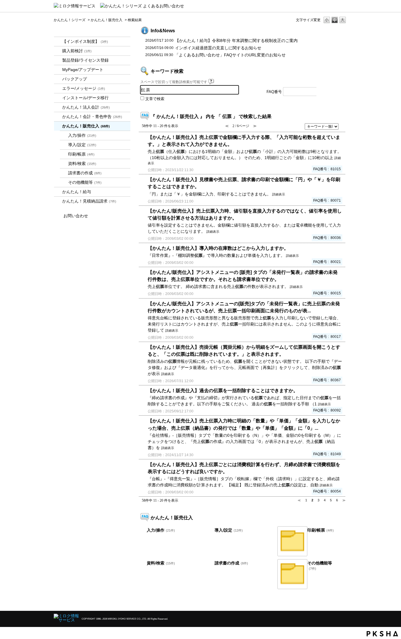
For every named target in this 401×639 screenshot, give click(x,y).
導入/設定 (82, 144)
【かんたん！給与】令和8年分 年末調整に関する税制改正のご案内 (236, 40)
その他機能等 (85, 182)
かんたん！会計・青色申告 (92, 116)
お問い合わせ (75, 215)
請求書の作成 (85, 173)
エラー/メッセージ (83, 88)
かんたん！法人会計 (86, 107)
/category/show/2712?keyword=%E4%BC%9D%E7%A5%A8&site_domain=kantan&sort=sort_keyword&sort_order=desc (58, 107)
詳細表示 (278, 194)
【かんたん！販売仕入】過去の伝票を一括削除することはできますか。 (223, 390)
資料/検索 (82, 163)
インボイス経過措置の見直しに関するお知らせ (218, 47)
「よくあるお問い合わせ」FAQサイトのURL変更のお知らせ (230, 55)
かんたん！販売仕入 (106, 20)
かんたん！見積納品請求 (89, 201)
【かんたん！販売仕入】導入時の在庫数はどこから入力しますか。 (218, 248)
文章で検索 (154, 99)
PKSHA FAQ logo (382, 634)
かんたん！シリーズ (69, 20)
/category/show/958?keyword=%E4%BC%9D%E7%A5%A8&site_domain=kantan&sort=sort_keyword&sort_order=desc (58, 117)
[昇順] (343, 124)
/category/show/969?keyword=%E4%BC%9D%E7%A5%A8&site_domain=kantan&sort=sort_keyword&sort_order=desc (58, 201)
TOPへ (332, 601)
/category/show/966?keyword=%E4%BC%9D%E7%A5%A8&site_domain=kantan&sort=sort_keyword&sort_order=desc (58, 192)
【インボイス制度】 (85, 41)
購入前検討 (77, 50)
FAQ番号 (274, 92)
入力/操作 (82, 135)
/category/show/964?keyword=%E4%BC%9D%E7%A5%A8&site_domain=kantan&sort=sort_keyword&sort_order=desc (58, 126)
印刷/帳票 (81, 154)
